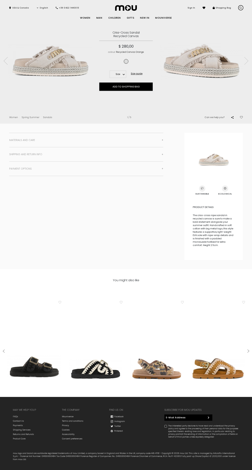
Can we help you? (215, 117)
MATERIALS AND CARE (22, 140)
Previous (6, 61)
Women (85, 18)
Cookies (66, 429)
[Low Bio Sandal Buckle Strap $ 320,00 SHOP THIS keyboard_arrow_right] (95, 342)
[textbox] (118, 74)
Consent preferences (72, 438)
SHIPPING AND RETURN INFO (25, 154)
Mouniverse (67, 416)
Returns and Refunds (23, 434)
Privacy (65, 425)
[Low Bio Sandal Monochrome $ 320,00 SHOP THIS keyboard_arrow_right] (34, 342)
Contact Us (18, 420)
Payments (18, 425)
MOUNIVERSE (163, 18)
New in (144, 18)
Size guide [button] (136, 73)
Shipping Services (22, 429)
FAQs (15, 416)
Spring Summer (30, 117)
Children (114, 18)
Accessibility (68, 434)
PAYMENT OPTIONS (20, 169)
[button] (19, 7)
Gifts (130, 18)
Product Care (19, 438)
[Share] (232, 117)
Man (99, 18)
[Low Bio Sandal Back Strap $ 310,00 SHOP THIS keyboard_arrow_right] (218, 342)
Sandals (47, 117)
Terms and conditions (72, 420)
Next (246, 61)
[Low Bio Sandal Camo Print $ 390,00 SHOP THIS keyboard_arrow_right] (157, 342)
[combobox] (118, 74)
